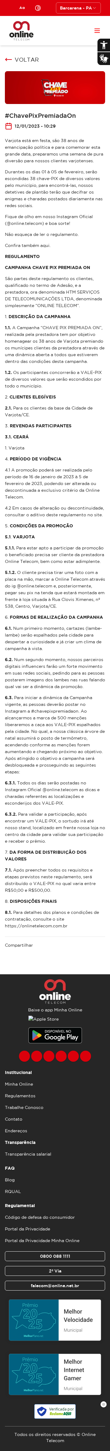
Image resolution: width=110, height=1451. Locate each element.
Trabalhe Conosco (24, 1107)
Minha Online (19, 1084)
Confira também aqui (27, 245)
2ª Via (55, 1270)
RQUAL (13, 1191)
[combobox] (78, 7)
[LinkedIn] (85, 1056)
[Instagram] (36, 1056)
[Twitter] (48, 1056)
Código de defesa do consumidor (40, 1217)
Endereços (16, 1130)
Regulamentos (20, 1095)
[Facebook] (24, 1056)
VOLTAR (27, 59)
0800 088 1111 (55, 1256)
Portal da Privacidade (27, 1228)
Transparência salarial (28, 1154)
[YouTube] (61, 1056)
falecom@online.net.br (55, 1285)
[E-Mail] (73, 1056)
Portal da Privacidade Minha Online (42, 1240)
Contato (13, 1119)
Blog (10, 1179)
